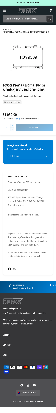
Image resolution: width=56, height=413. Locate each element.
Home (7, 29)
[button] (4, 10)
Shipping (17, 119)
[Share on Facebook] (9, 269)
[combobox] (28, 18)
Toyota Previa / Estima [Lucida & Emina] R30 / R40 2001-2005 (26, 32)
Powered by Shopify (36, 402)
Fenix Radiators (24, 402)
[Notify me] (46, 156)
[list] (28, 287)
